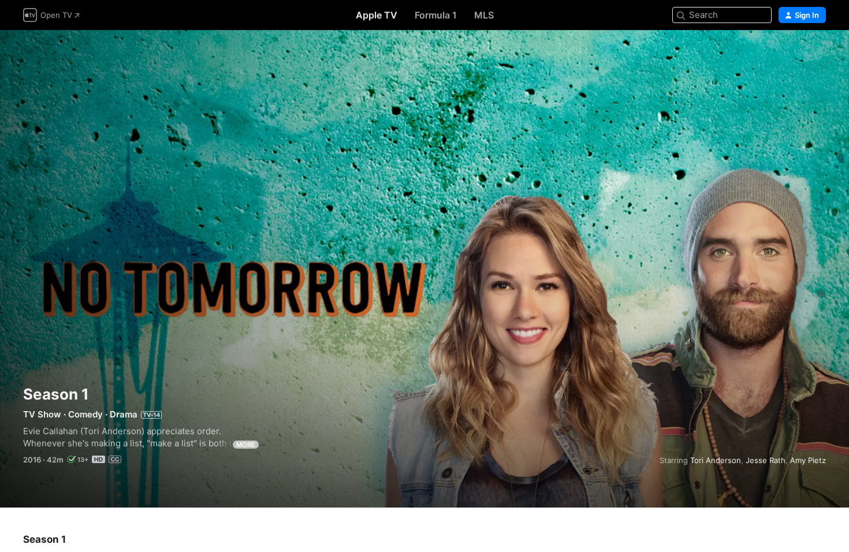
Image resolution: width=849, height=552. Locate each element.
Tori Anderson (715, 460)
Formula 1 (436, 15)
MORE (245, 445)
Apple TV (376, 15)
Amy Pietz (808, 460)
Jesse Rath (765, 460)
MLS (484, 15)
